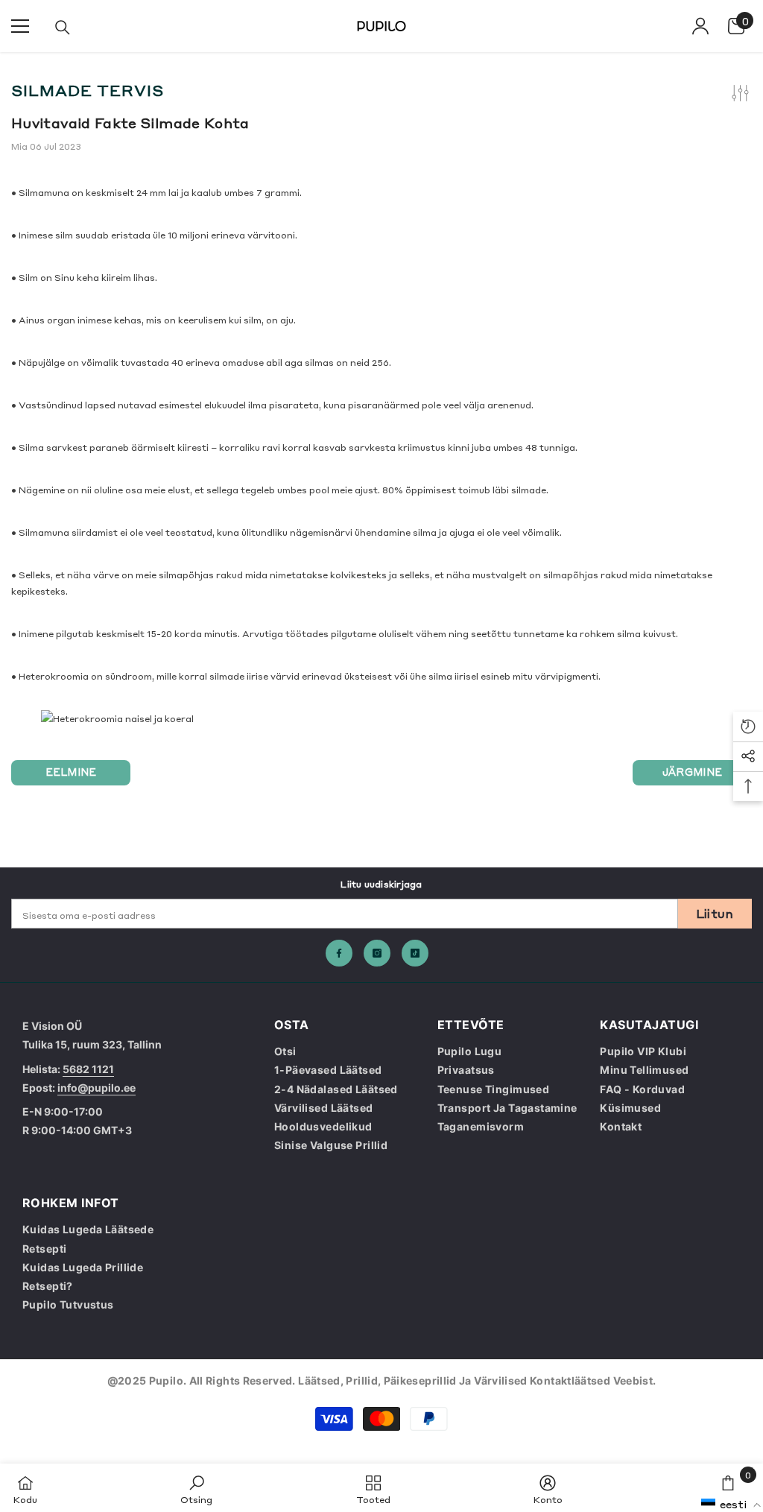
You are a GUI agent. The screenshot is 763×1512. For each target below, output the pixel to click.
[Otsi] (63, 28)
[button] (731, 1504)
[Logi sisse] (700, 26)
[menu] (20, 26)
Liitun (715, 913)
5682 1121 (88, 1069)
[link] (196, 1488)
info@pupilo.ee (96, 1087)
